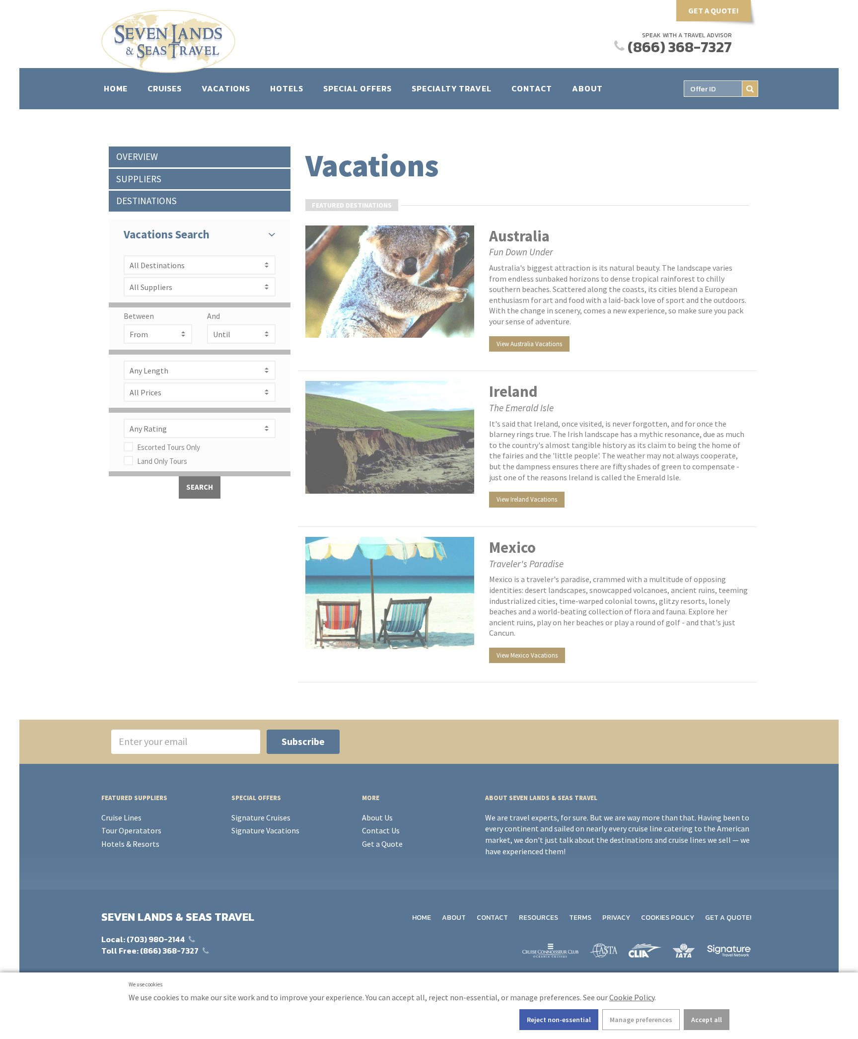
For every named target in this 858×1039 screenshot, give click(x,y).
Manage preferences (641, 1019)
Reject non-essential (559, 1019)
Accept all (706, 1019)
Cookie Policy (631, 997)
